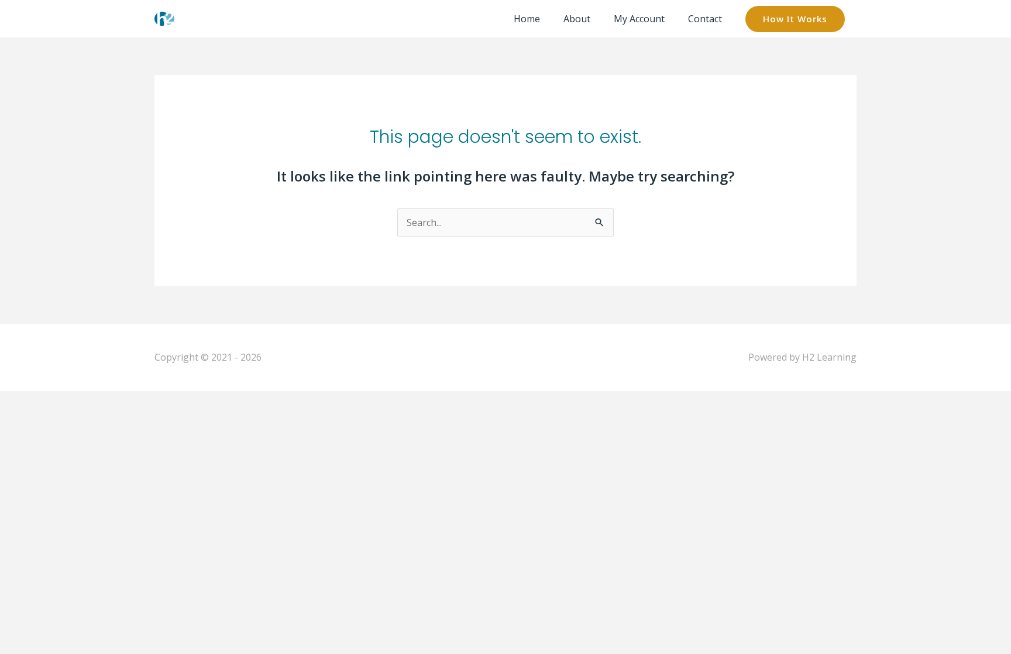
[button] (795, 19)
